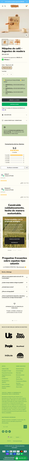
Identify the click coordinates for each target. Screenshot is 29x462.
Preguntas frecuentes (7, 372)
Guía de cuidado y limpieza (6, 387)
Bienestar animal (20, 375)
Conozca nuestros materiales (14, 241)
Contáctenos (5, 378)
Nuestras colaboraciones (19, 384)
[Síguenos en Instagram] (6, 431)
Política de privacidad (9, 457)
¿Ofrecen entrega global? (8, 291)
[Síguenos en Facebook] (3, 431)
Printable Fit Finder (6, 370)
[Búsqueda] (5, 6)
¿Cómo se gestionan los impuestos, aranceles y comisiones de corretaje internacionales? (13, 296)
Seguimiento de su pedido (6, 375)
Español (17, 437)
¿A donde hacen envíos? (8, 287)
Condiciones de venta (8, 459)
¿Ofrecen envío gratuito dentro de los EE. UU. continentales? (13, 277)
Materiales (18, 372)
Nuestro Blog (19, 379)
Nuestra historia (20, 368)
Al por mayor (19, 387)
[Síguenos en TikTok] (9, 431)
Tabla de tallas (5, 368)
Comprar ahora (14, 104)
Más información (21, 267)
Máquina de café (7, 67)
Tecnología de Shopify (17, 440)
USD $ (11, 437)
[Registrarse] (25, 426)
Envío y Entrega (5, 384)
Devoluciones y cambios (5, 381)
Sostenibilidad (19, 370)
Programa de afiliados (21, 381)
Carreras (18, 377)
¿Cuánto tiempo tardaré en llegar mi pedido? (12, 282)
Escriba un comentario (12, 167)
